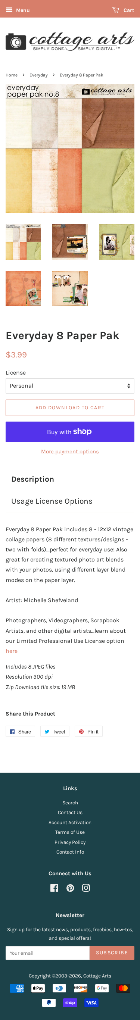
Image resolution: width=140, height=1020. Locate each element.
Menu (22, 10)
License (16, 372)
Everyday (38, 75)
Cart (128, 10)
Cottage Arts (97, 976)
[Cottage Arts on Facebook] (54, 889)
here (12, 650)
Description (32, 479)
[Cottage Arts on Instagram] (86, 889)
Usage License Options (52, 501)
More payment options (70, 451)
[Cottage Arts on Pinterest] (70, 889)
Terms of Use (70, 832)
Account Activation (70, 822)
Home (12, 75)
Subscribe (112, 952)
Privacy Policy (70, 842)
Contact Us (70, 812)
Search (70, 802)
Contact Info (70, 852)
